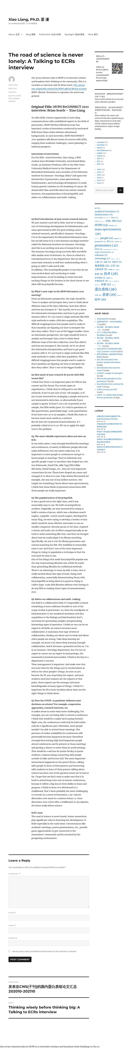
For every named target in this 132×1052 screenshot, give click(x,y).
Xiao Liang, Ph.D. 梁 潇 (29, 19)
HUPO (18, 96)
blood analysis (100, 218)
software (12, 101)
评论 (98, 161)
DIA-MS (12, 96)
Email (12, 925)
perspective (100, 241)
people (106, 238)
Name (12, 913)
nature (97, 238)
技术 (111, 274)
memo (99, 148)
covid (97, 221)
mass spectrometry (108, 231)
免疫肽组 (102, 265)
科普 (98, 158)
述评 (98, 164)
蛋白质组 (105, 289)
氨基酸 (109, 278)
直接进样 (116, 281)
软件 (100, 299)
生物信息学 (101, 281)
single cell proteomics (104, 252)
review (99, 153)
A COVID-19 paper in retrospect (110, 373)
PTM (98, 249)
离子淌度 (97, 284)
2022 (99, 180)
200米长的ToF (102, 319)
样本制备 (100, 278)
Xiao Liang (13, 85)
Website (13, 938)
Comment (14, 874)
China (114, 218)
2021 (99, 183)
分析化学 (101, 269)
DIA (103, 221)
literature (113, 225)
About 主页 (14, 34)
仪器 (107, 262)
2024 (99, 175)
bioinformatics (104, 214)
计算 (98, 295)
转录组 (119, 295)
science (115, 249)
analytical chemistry (107, 211)
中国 (118, 259)
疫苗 (111, 281)
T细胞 (113, 259)
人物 (98, 262)
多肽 (99, 274)
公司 (114, 265)
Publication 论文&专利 (50, 34)
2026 (99, 169)
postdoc (16, 98)
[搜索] (120, 190)
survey (99, 156)
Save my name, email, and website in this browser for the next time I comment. (44, 951)
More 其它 (93, 34)
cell (108, 217)
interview (12, 92)
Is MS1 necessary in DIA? (107, 389)
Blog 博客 (30, 34)
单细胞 (111, 269)
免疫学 (117, 262)
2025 (99, 172)
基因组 (118, 269)
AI (97, 208)
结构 (114, 284)
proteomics (106, 245)
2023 (99, 177)
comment (101, 142)
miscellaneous (103, 150)
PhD (10, 98)
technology (102, 258)
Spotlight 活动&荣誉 (74, 34)
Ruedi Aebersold (107, 249)
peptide (117, 238)
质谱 (109, 294)
